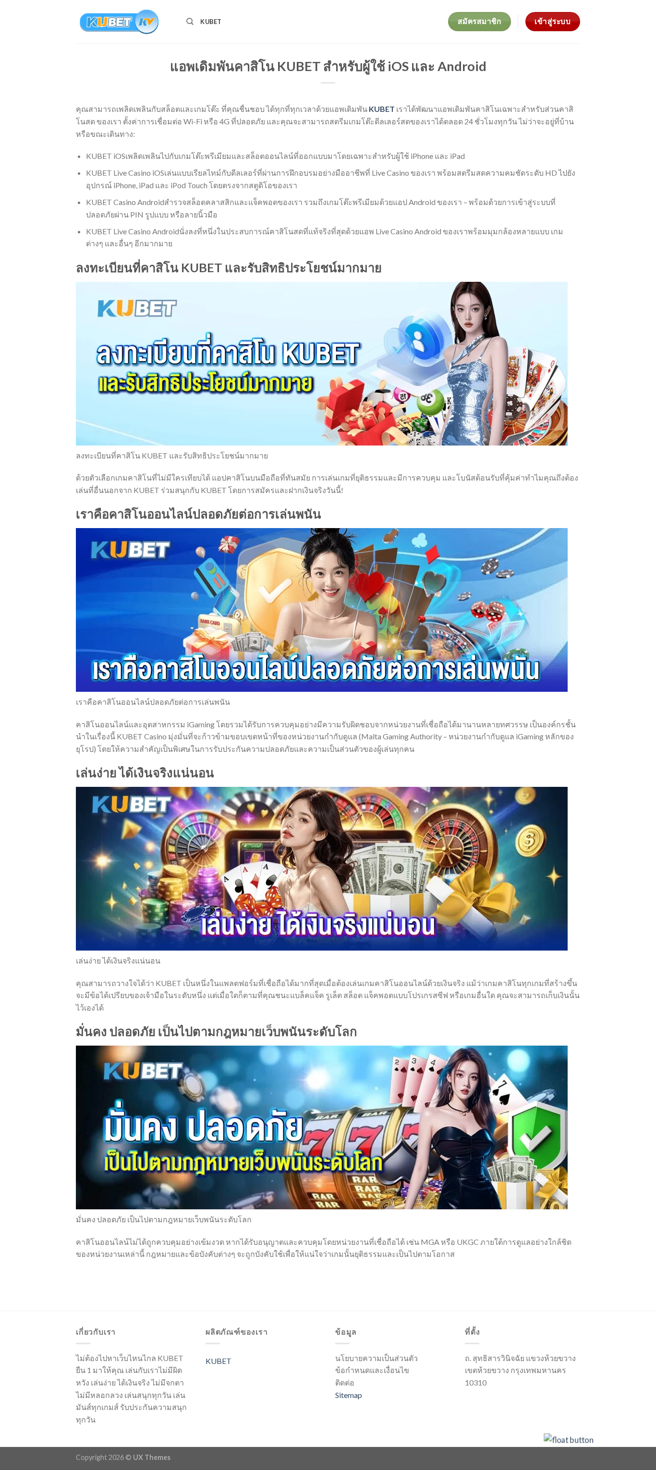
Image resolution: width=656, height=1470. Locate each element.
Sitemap (348, 1394)
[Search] (190, 21)
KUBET (210, 21)
